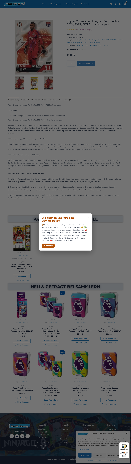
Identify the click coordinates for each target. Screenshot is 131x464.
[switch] (124, 456)
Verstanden (48, 246)
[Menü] (127, 443)
